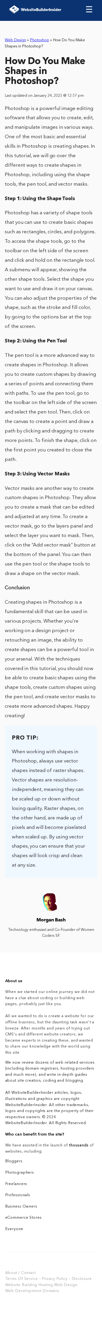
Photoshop (39, 40)
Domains (51, 1291)
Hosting (45, 1285)
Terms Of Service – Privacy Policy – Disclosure (48, 1279)
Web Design (15, 40)
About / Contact (20, 1273)
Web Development (23, 1291)
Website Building (21, 1285)
